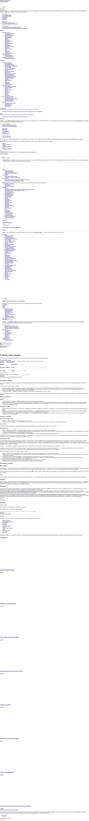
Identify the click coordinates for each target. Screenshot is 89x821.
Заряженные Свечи (6, 85)
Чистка (6, 94)
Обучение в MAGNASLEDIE (11, 173)
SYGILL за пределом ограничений (9, 126)
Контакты (4, 19)
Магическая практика (9, 316)
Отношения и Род (8, 43)
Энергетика (7, 51)
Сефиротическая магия (9, 58)
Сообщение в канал (6, 146)
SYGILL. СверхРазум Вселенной (9, 125)
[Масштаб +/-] (0, 819)
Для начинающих (6, 54)
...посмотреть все (5, 133)
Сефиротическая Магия (7, 521)
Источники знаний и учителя (11, 98)
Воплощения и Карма (9, 35)
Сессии (3, 306)
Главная (4, 6)
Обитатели (7, 42)
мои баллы (34, 511)
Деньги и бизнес (8, 36)
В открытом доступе (9, 56)
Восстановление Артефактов (11, 65)
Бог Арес (4, 132)
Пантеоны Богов (8, 311)
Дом (3, 156)
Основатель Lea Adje (6, 16)
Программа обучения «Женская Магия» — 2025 (15, 190)
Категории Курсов (6, 32)
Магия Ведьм (7, 105)
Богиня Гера (4, 129)
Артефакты (2, 60)
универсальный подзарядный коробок (27, 490)
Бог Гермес (4, 130)
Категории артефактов (7, 62)
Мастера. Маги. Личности (10, 73)
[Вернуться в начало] (7, 1)
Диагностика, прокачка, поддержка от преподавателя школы (14, 116)
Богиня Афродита (6, 131)
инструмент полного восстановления (48, 494)
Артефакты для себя (9, 97)
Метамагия (4, 17)
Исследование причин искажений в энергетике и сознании (14, 28)
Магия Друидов (8, 106)
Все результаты (3, 347)
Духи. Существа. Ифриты (10, 68)
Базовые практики (8, 55)
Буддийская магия (8, 104)
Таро (6, 49)
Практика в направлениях (7, 57)
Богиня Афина (8, 332)
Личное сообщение (6, 144)
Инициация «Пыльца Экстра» (8, 22)
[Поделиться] (2, 819)
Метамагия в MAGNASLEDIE (11, 326)
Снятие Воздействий (9, 77)
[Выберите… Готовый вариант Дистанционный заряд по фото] (17, 364)
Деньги (6, 88)
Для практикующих (6, 525)
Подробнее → (5, 304)
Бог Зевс (6, 335)
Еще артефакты (3, 537)
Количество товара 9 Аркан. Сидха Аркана (9, 374)
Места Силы (7, 313)
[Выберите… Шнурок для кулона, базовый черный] (18, 370)
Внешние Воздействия (9, 33)
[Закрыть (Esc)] (4, 819)
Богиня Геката (8, 330)
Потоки (4, 305)
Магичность (7, 39)
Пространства (8, 45)
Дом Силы (2, 8)
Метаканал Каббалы (6, 137)
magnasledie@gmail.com (7, 148)
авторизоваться (19, 509)
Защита (6, 38)
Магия (6, 90)
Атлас (3, 307)
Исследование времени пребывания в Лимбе (11, 27)
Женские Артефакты (9, 69)
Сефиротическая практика (10, 76)
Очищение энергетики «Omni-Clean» (10, 23)
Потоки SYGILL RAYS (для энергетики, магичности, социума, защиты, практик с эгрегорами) (22, 111)
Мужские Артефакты (9, 74)
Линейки (4, 101)
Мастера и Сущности (9, 99)
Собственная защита (9, 100)
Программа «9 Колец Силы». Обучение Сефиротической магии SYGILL (20, 189)
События (7, 47)
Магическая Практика (9, 71)
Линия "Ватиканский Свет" (10, 86)
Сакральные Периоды (9, 46)
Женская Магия (8, 37)
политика (4, 816)
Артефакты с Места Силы (10, 102)
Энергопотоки (3, 108)
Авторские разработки (9, 317)
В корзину (2, 375)
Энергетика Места (8, 53)
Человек (6, 315)
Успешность (7, 50)
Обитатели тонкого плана (10, 314)
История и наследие (9, 308)
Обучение (4, 18)
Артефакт (2, 361)
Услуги (1, 113)
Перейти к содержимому (5, 0)
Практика (7, 44)
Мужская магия (8, 41)
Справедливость (8, 48)
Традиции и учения (9, 309)
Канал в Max (7, 185)
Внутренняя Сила (8, 34)
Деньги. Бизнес (8, 66)
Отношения (7, 92)
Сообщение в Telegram (9, 183)
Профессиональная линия (7, 96)
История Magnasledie (6, 15)
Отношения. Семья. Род (10, 75)
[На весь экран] (1, 819)
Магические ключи (9, 312)
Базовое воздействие (11, 361)
